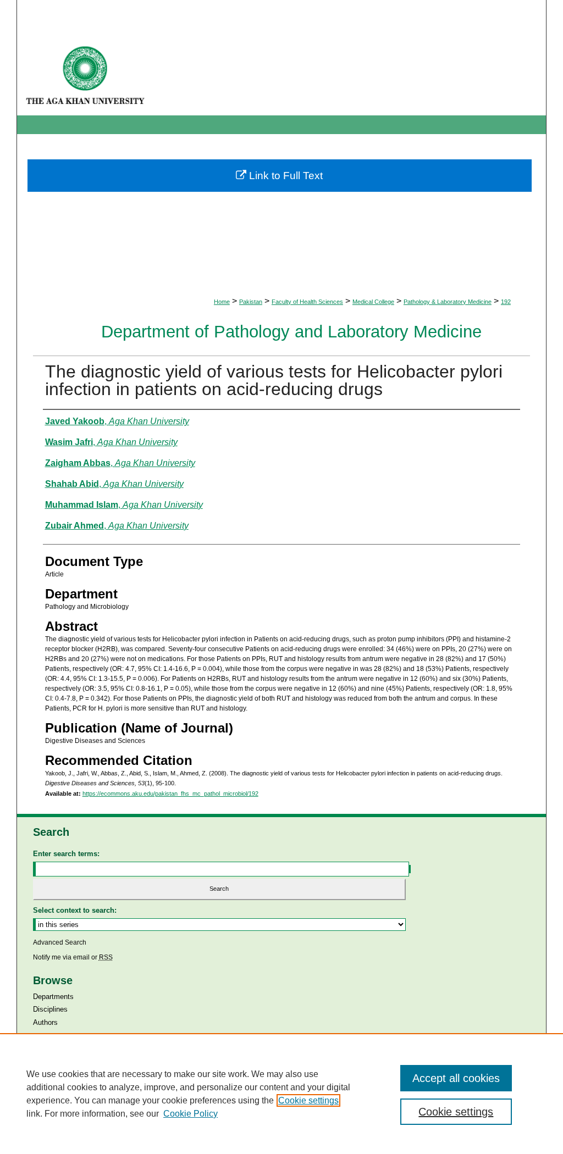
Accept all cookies (456, 1078)
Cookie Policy (190, 1113)
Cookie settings (308, 1100)
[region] (281, 1093)
